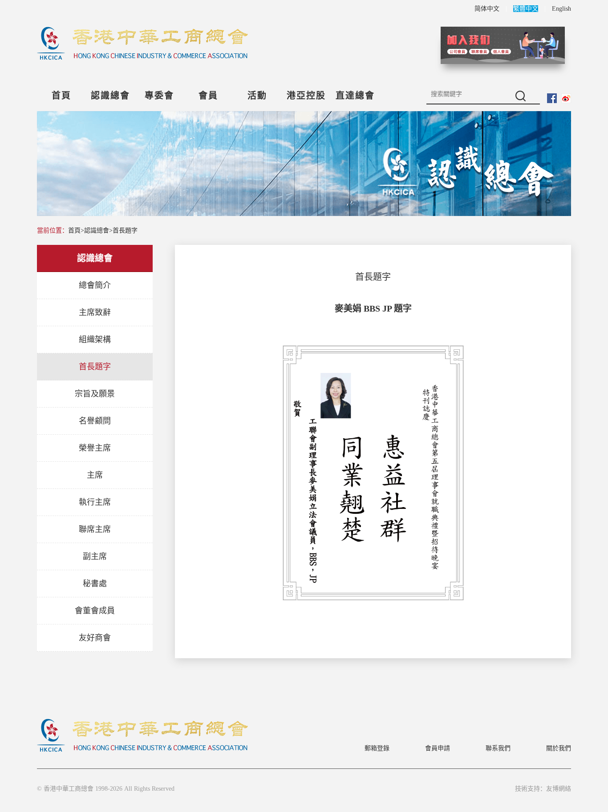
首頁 (61, 95)
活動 (257, 95)
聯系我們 (498, 748)
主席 (95, 475)
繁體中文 (525, 8)
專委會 (159, 95)
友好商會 (95, 637)
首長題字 (125, 230)
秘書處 (95, 583)
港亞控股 (306, 95)
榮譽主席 (95, 448)
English (561, 8)
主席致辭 (95, 312)
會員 (208, 95)
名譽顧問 (95, 420)
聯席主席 (95, 529)
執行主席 (95, 502)
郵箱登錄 (377, 748)
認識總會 (110, 95)
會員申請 (437, 748)
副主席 (95, 556)
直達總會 (355, 95)
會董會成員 (95, 610)
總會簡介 (95, 285)
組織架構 (95, 339)
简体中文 (486, 8)
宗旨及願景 (95, 393)
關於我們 (558, 748)
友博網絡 (558, 788)
